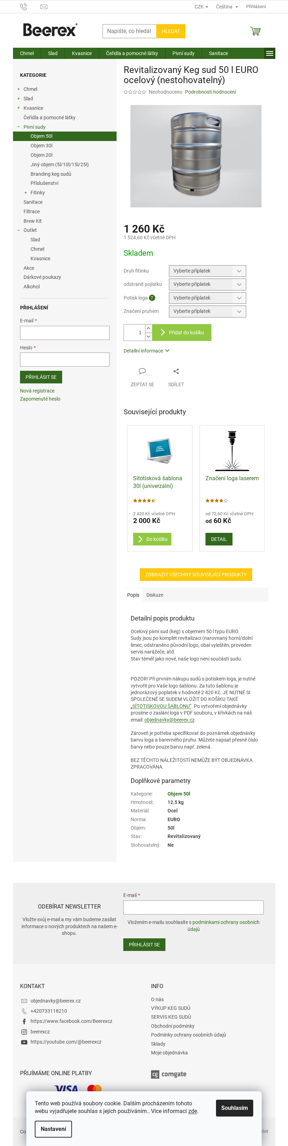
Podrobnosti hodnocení (210, 92)
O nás (157, 999)
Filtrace (32, 211)
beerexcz (40, 1031)
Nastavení (53, 1129)
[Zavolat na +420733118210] (30, 6)
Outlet (30, 230)
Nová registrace (37, 391)
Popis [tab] (133, 595)
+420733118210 (49, 1011)
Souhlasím (234, 1108)
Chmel (30, 89)
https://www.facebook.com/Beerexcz (71, 1021)
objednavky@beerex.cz (169, 720)
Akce (29, 268)
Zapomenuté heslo (40, 399)
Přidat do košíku (186, 332)
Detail (219, 539)
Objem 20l (41, 155)
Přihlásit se (41, 377)
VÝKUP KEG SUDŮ (170, 1008)
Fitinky (38, 192)
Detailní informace (143, 351)
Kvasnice (33, 108)
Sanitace (33, 202)
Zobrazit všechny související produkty (196, 574)
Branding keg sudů (51, 174)
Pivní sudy (35, 127)
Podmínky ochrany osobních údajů (188, 1035)
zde (192, 1111)
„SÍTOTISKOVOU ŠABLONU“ (161, 706)
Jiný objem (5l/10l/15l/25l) (60, 164)
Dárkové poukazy (42, 277)
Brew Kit (33, 221)
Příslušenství (44, 183)
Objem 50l (41, 136)
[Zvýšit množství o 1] (148, 328)
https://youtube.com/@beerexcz (66, 1042)
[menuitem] (27, 53)
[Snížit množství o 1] (148, 337)
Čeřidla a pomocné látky (50, 117)
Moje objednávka (169, 1052)
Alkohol (32, 286)
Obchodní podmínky (173, 1026)
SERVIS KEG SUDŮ (171, 1017)
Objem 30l (41, 145)
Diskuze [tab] (154, 595)
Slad (28, 98)
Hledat (171, 31)
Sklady (158, 1044)
